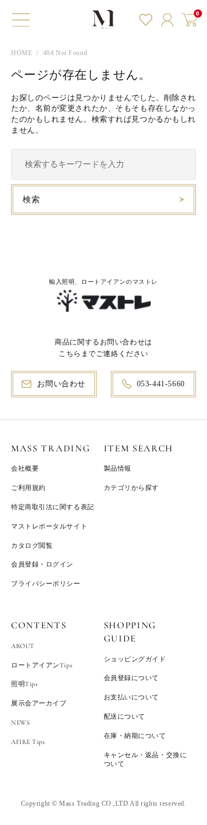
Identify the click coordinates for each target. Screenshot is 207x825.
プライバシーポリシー (46, 583)
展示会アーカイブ (38, 703)
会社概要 (25, 468)
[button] (21, 20)
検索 (31, 199)
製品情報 (117, 468)
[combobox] (103, 164)
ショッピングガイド (135, 659)
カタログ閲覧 (31, 545)
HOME (21, 53)
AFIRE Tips (28, 742)
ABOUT (23, 646)
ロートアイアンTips (41, 665)
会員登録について (131, 678)
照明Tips (24, 684)
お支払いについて (131, 697)
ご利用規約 (28, 488)
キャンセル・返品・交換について (145, 759)
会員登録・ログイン (42, 564)
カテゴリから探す (131, 488)
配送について (124, 716)
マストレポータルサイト (49, 526)
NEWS (20, 722)
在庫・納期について (135, 736)
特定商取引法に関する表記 (52, 507)
